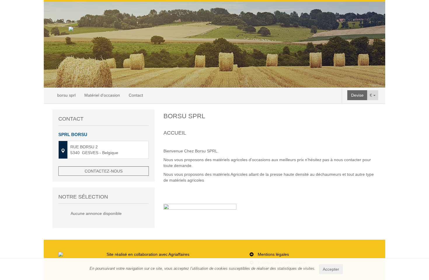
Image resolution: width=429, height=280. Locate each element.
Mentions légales (273, 254)
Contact (136, 95)
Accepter (331, 269)
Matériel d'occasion (102, 95)
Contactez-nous (104, 171)
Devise (357, 95)
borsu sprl (66, 95)
